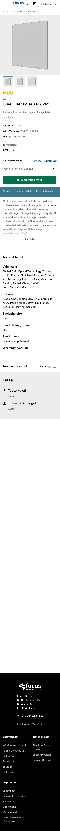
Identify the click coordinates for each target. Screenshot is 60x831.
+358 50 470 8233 (13, 750)
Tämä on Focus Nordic (42, 747)
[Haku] (28, 3)
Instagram (9, 756)
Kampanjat (9, 801)
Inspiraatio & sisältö (14, 796)
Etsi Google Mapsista (30, 724)
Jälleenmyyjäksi (42, 754)
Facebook (8, 761)
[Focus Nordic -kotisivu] (17, 3)
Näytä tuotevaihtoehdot (44, 160)
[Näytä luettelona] (54, 367)
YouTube (8, 766)
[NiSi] (9, 93)
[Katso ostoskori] (34, 3)
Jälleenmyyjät (50, 3)
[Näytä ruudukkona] (49, 367)
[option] (8, 81)
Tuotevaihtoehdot (12, 161)
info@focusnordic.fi (14, 745)
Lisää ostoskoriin (31, 180)
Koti (4, 11)
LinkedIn (8, 772)
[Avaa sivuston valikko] (7, 3)
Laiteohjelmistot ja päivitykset (14, 819)
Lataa (11, 396)
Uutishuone (9, 806)
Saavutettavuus (42, 760)
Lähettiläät (9, 790)
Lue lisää (8, 117)
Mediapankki (10, 812)
